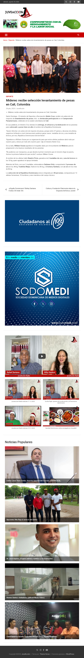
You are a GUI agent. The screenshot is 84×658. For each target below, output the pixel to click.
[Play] (42, 356)
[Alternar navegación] (6, 34)
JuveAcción (20, 108)
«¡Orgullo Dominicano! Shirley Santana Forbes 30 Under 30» (22, 189)
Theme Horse (45, 654)
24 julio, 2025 (10, 108)
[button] (23, 391)
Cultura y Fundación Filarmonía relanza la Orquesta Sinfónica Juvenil (60, 189)
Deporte (9, 96)
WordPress (70, 654)
